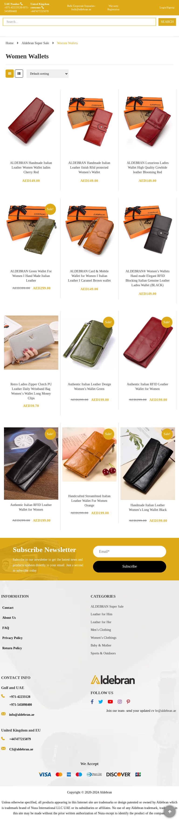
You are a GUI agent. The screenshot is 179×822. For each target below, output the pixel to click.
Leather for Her (101, 622)
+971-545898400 (20, 704)
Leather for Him (101, 614)
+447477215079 (40, 11)
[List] (19, 74)
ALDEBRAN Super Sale (107, 606)
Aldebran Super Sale (35, 43)
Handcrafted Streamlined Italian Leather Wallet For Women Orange (89, 500)
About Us (9, 617)
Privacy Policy (12, 638)
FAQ (5, 628)
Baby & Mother (101, 645)
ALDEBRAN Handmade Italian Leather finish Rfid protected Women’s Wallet (89, 167)
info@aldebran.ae (21, 714)
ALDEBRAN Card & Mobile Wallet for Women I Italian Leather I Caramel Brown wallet (89, 276)
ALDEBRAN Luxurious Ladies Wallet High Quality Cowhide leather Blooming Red (148, 167)
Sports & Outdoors (103, 653)
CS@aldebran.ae (21, 749)
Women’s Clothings (103, 637)
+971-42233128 (13, 7)
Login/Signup (167, 7)
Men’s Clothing (101, 630)
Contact (8, 607)
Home (10, 43)
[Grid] (10, 74)
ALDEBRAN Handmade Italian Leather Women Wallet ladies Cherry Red (31, 167)
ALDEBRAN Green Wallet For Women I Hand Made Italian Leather (31, 276)
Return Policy (12, 648)
